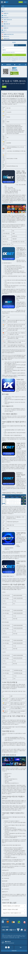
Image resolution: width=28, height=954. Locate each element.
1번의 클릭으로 (6, 45)
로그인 (14, 55)
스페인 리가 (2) (6, 38)
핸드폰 (17, 45)
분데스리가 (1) (6, 36)
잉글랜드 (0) (6, 13)
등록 (4, 86)
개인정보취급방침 (21, 57)
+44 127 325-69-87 (9, 943)
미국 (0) (5, 15)
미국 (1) (5, 30)
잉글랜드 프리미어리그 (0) (8, 34)
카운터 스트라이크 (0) (8, 19)
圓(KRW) (4, 49)
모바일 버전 (14, 950)
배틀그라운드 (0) (7, 23)
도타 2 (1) (5, 21)
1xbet (3, 934)
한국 (3, 47)
